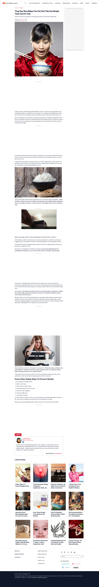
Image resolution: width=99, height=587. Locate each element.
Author (18, 434)
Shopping (94, 3)
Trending (21, 8)
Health (81, 3)
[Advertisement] (39, 93)
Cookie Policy (41, 563)
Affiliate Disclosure (42, 554)
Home (16, 8)
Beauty (87, 3)
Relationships (66, 3)
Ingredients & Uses (47, 3)
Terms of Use (41, 560)
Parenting (75, 3)
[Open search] (25, 3)
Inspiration (58, 3)
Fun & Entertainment (34, 3)
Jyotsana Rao (26, 438)
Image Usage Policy (42, 551)
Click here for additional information (39, 577)
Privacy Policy (41, 557)
